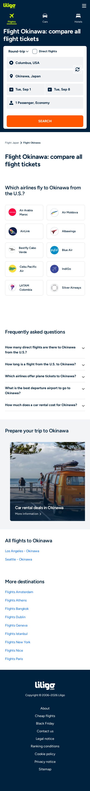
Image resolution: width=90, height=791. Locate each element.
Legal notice (45, 739)
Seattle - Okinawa (18, 559)
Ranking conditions (45, 746)
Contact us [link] (45, 731)
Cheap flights (45, 716)
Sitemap (45, 769)
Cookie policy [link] (45, 754)
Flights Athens (16, 600)
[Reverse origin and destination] (77, 69)
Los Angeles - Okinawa (22, 551)
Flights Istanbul (16, 634)
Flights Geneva (16, 625)
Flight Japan (12, 142)
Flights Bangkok (17, 609)
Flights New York (17, 642)
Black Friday (45, 723)
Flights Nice (14, 650)
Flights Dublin (15, 617)
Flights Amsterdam (19, 592)
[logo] (9, 5)
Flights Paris (14, 659)
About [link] (45, 708)
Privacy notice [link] (45, 762)
